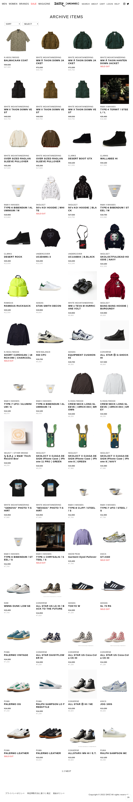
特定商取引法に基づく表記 (39, 793)
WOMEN (13, 4)
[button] (128, 797)
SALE (34, 4)
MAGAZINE (44, 4)
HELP (117, 4)
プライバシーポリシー (15, 793)
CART (102, 4)
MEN (4, 4)
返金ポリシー (59, 793)
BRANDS (24, 4)
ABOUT (94, 4)
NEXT (68, 771)
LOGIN (110, 4)
